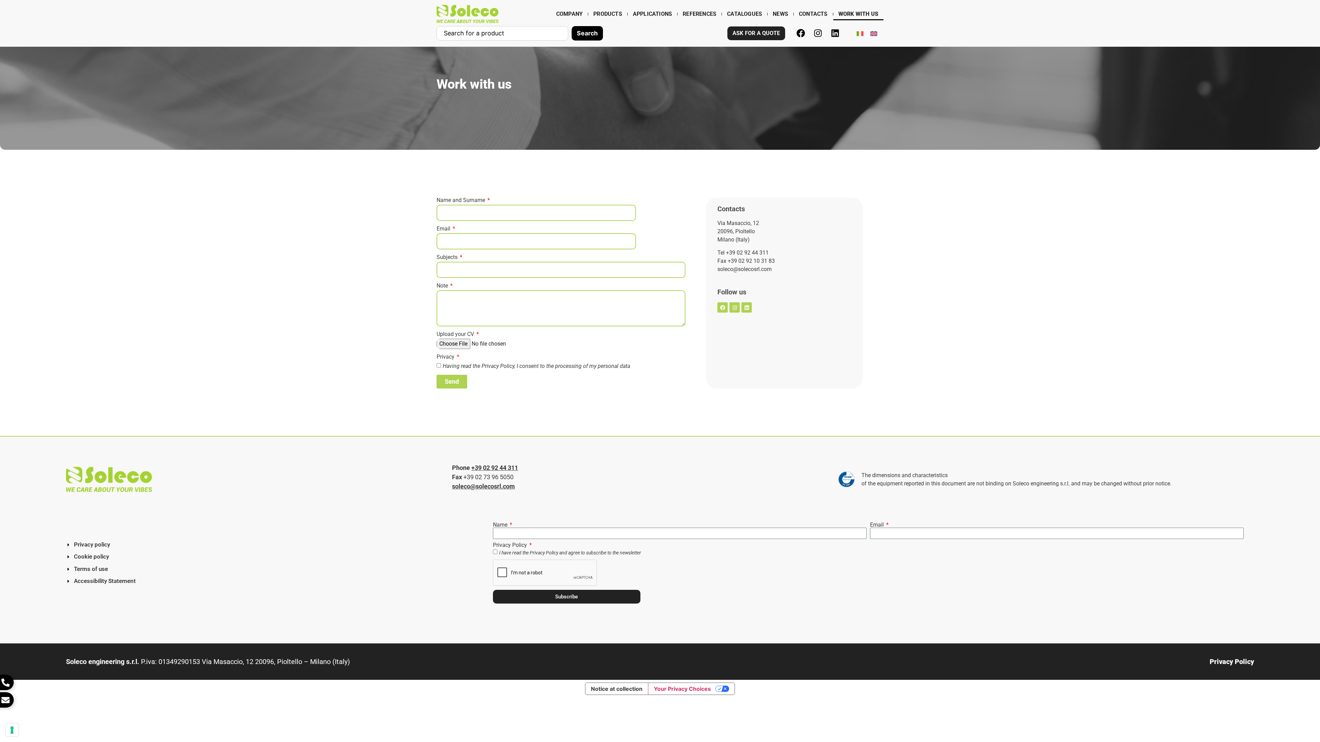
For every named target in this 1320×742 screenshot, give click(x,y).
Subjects (448, 257)
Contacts (813, 14)
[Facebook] (722, 307)
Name (501, 525)
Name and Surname (461, 200)
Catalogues (744, 14)
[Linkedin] (746, 307)
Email (444, 229)
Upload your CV (456, 334)
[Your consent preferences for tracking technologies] (12, 730)
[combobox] (502, 33)
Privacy (446, 357)
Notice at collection (616, 688)
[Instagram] (734, 307)
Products (607, 14)
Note (443, 286)
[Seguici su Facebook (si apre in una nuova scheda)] (800, 33)
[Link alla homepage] (467, 14)
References (699, 14)
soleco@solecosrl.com (483, 486)
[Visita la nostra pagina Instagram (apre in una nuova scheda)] (817, 33)
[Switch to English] (874, 33)
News (780, 14)
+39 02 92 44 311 (494, 467)
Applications (652, 14)
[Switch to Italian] (860, 33)
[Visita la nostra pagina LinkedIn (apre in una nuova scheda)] (835, 33)
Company (569, 14)
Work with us (858, 14)
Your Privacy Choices (682, 688)
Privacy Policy (498, 366)
